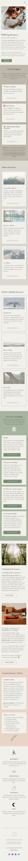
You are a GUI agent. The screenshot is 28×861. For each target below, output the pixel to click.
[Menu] (24, 2)
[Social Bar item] (9, 854)
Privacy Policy (14, 850)
